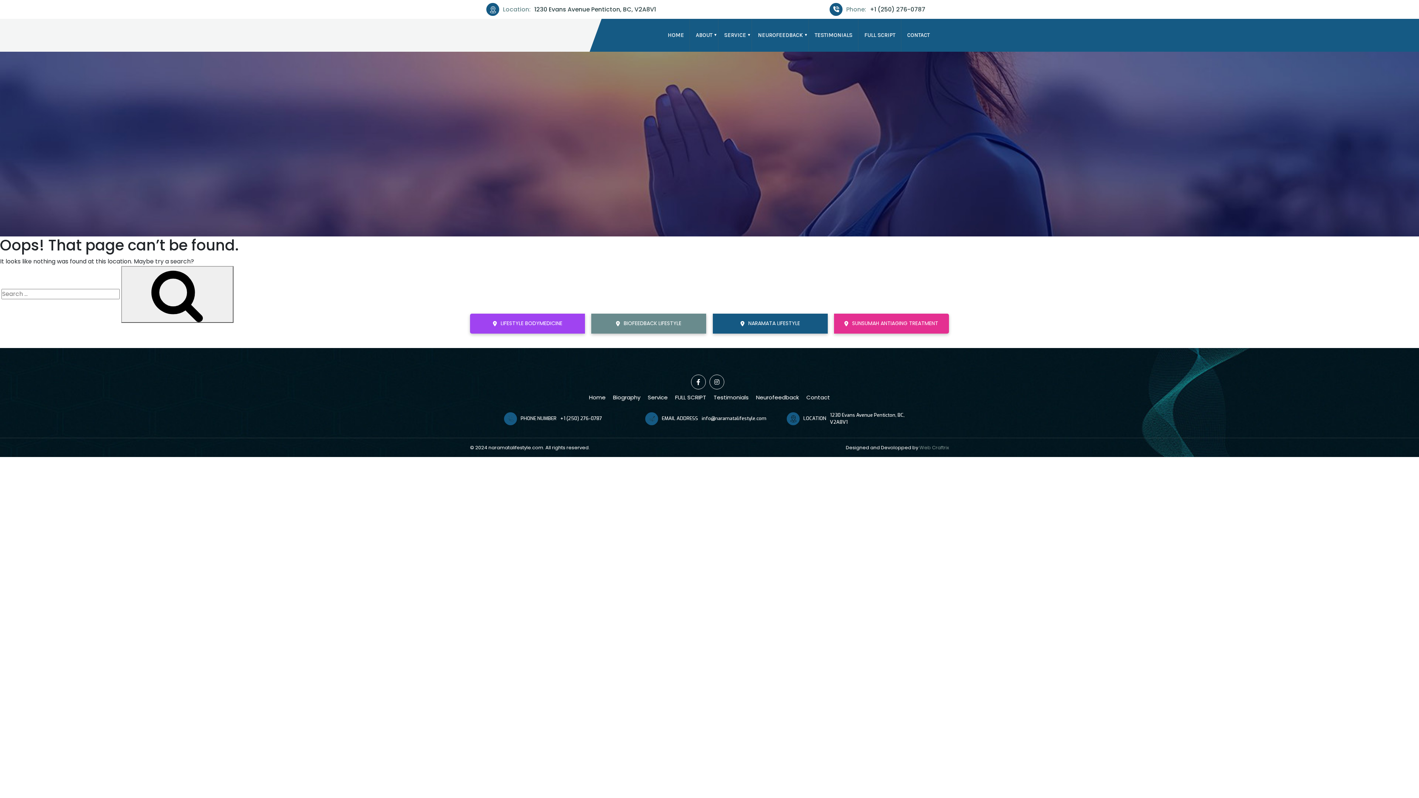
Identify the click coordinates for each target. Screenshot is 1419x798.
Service (735, 35)
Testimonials (834, 35)
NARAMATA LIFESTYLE (774, 323)
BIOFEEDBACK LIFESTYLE (652, 323)
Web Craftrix (934, 447)
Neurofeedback (780, 35)
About (704, 35)
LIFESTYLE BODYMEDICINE (531, 323)
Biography (626, 397)
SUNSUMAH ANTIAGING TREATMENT (895, 323)
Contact (918, 35)
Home (676, 35)
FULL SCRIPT (879, 35)
